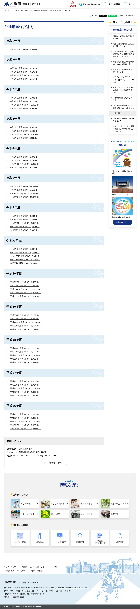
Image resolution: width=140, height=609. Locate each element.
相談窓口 (80, 542)
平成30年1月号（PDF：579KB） (24, 319)
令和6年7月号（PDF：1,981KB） (24, 108)
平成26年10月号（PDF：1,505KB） (26, 421)
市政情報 (114, 514)
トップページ (9, 10)
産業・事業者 (86, 514)
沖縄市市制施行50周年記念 (121, 217)
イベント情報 (20, 542)
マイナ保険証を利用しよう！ (122, 99)
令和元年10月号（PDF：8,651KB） (25, 256)
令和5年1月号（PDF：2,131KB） (24, 160)
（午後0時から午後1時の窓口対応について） (71, 588)
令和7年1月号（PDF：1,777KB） (24, 101)
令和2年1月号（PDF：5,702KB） (24, 253)
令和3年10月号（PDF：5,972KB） (25, 193)
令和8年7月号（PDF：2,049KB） (24, 49)
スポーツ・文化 (27, 514)
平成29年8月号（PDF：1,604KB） (25, 326)
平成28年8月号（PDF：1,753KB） (25, 359)
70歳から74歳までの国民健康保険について (123, 37)
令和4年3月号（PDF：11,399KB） (25, 186)
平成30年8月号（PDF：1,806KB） (25, 293)
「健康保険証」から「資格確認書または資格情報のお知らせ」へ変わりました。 (123, 54)
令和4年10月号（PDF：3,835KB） (25, 164)
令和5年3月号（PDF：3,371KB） (24, 157)
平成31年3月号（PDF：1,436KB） (25, 282)
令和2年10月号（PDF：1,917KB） (25, 223)
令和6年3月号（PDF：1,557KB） (24, 127)
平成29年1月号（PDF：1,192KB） (25, 352)
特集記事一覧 (121, 222)
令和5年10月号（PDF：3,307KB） (25, 134)
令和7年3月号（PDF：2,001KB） (24, 98)
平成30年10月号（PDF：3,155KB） (26, 289)
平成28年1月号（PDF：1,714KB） (25, 385)
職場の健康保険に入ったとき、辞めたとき (123, 45)
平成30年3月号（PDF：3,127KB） (25, 315)
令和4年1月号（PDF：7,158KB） (24, 190)
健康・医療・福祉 (22, 10)
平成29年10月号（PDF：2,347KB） (26, 322)
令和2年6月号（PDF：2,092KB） (24, 230)
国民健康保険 (35, 10)
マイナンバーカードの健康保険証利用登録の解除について (123, 89)
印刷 (95, 15)
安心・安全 (25, 504)
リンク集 (53, 567)
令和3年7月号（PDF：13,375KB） (25, 197)
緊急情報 (73, 6)
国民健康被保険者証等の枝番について (123, 119)
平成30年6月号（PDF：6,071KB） (25, 296)
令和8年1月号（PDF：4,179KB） (24, 72)
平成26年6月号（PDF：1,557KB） (25, 429)
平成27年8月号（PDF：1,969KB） (25, 392)
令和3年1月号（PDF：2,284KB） (24, 219)
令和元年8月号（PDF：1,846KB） (25, 260)
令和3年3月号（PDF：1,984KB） (24, 216)
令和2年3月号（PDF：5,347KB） (24, 249)
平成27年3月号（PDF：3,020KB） (25, 414)
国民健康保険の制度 (49, 10)
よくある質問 (60, 542)
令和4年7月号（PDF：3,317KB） (24, 167)
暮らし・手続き (57, 504)
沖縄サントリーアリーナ (120, 194)
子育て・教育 (86, 504)
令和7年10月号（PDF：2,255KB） (25, 75)
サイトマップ (10, 567)
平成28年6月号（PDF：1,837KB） (25, 362)
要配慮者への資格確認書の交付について (123, 71)
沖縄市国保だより (120, 113)
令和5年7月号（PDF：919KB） (24, 138)
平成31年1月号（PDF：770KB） (24, 286)
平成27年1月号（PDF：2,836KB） (25, 418)
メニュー (132, 4)
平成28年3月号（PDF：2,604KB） (25, 381)
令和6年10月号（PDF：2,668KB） (25, 105)
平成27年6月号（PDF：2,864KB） (25, 395)
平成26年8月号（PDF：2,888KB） (25, 425)
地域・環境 (55, 514)
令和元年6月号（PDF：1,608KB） (25, 263)
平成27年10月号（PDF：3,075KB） (26, 388)
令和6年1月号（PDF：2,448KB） (24, 131)
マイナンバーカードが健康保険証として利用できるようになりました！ (123, 128)
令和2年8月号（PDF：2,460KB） (24, 227)
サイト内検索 (114, 4)
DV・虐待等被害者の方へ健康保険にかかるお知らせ (123, 106)
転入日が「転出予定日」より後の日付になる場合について (123, 79)
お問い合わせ (37, 571)
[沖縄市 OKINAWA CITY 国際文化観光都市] (24, 4)
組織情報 (120, 542)
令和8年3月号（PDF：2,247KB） (24, 68)
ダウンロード (100, 542)
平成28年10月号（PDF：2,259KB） (26, 355)
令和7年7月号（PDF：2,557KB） (24, 79)
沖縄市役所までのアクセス (15, 571)
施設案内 (40, 542)
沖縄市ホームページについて (33, 567)
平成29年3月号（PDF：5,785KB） (25, 348)
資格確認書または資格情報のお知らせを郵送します (123, 63)
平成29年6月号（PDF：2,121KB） (25, 329)
